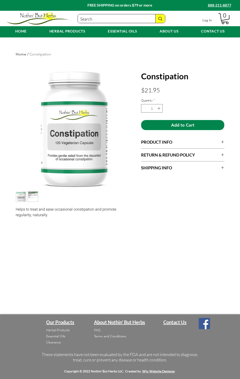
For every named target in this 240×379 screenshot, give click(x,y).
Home (21, 54)
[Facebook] (204, 323)
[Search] (160, 18)
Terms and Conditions (110, 336)
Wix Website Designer (158, 371)
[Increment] (159, 108)
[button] (225, 18)
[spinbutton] (152, 108)
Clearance (53, 342)
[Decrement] (144, 108)
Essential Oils (55, 336)
